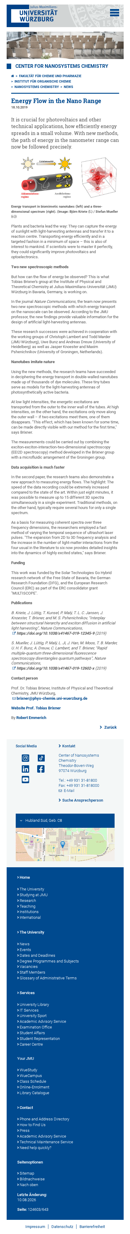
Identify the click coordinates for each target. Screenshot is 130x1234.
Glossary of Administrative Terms (48, 978)
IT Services (29, 1010)
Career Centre (31, 1044)
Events (25, 949)
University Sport (33, 1015)
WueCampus (31, 1075)
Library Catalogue (34, 1093)
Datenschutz (62, 1226)
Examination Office (36, 1027)
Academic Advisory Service (43, 1021)
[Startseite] (12, 76)
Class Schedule (33, 1081)
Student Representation (40, 1038)
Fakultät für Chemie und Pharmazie (50, 76)
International (30, 917)
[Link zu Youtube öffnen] (23, 779)
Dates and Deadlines (37, 955)
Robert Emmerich (31, 717)
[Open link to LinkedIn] (23, 769)
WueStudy (28, 1070)
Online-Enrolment (34, 1087)
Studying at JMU (34, 895)
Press (25, 1130)
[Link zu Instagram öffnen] (23, 758)
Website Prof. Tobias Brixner (36, 708)
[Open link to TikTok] (38, 758)
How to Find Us (33, 1125)
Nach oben (29, 1184)
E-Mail (69, 790)
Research (28, 900)
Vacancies (29, 966)
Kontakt (68, 746)
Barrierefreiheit (92, 1226)
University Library (34, 1004)
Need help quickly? (35, 1147)
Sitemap (27, 1173)
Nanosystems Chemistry (37, 87)
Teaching (27, 906)
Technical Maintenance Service (46, 1142)
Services (27, 993)
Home (25, 877)
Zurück (110, 727)
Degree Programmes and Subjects (49, 961)
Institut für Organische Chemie (43, 81)
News (68, 87)
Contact (26, 1107)
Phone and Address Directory (44, 1119)
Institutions (29, 911)
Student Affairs (32, 1033)
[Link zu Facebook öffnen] (38, 769)
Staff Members (32, 972)
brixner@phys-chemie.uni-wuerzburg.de (52, 698)
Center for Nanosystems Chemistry (61, 66)
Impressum (35, 1226)
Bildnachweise (32, 1179)
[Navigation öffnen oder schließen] (114, 12)
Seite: (22, 1209)
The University (32, 889)
